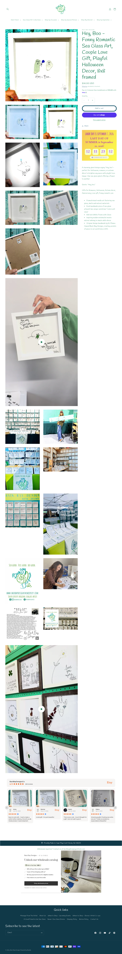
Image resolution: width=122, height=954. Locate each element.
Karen (42, 809)
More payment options (99, 120)
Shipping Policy (72, 919)
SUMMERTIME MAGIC (100, 157)
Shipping (84, 86)
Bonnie (15, 809)
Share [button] (86, 126)
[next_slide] (115, 807)
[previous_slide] (7, 807)
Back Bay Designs (15, 950)
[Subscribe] (41, 932)
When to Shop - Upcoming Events (59, 916)
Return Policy (83, 919)
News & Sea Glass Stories (56, 919)
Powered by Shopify (25, 950)
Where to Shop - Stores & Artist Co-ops (86, 916)
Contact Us (94, 919)
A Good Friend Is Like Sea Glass (34, 919)
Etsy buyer (98, 809)
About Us (42, 916)
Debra (70, 809)
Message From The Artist (29, 916)
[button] (7, 9)
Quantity (84, 96)
